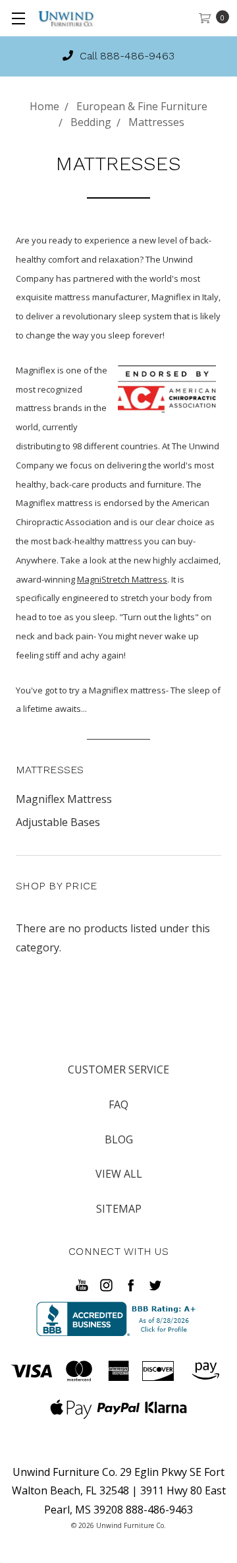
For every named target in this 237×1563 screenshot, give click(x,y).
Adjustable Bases (58, 822)
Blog (119, 1139)
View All (118, 1173)
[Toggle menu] (18, 18)
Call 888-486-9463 (125, 55)
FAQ (118, 1104)
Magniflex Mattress (64, 799)
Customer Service (118, 1069)
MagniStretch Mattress (122, 579)
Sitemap (119, 1208)
